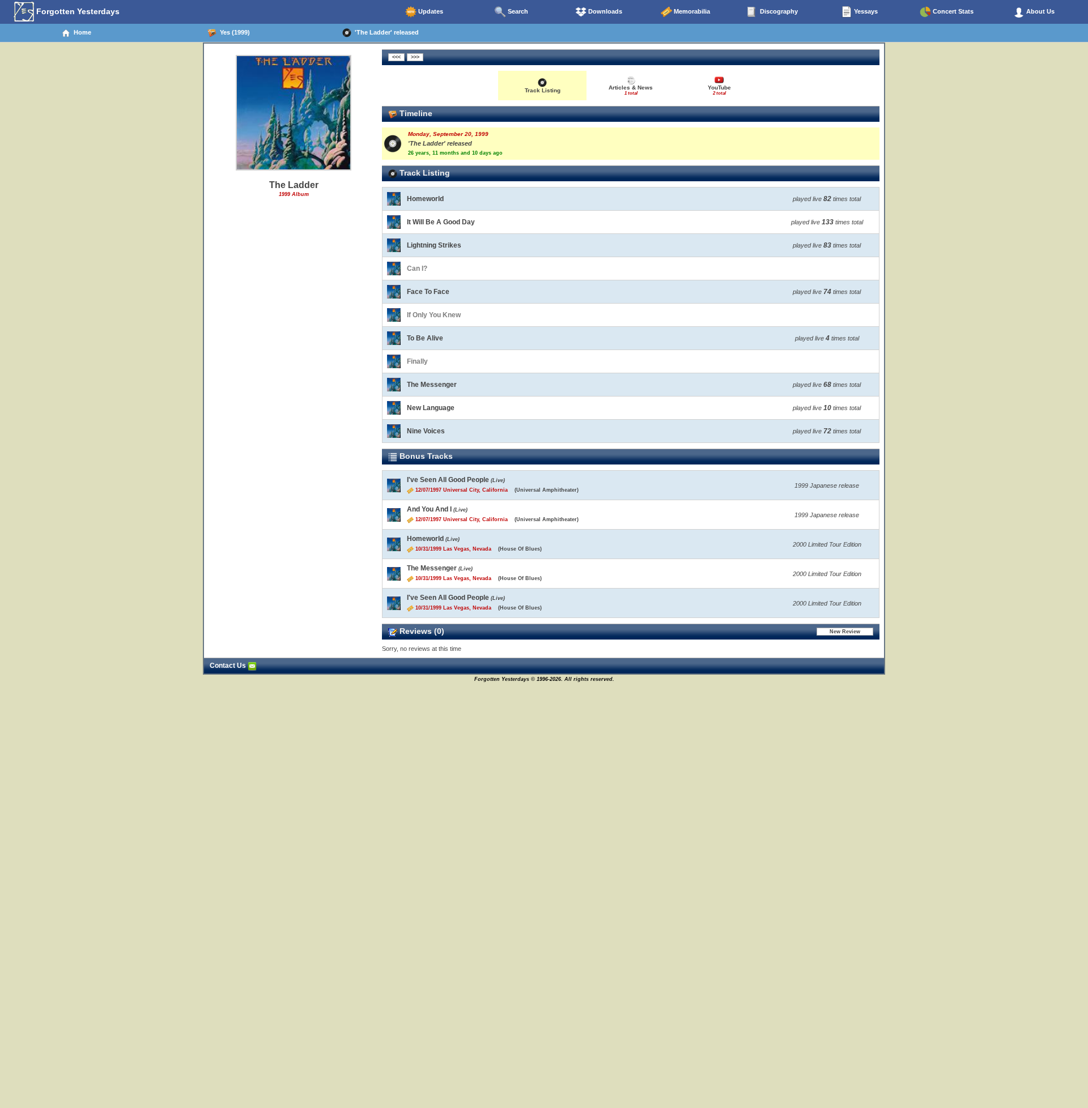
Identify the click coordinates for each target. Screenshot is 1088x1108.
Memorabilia (691, 11)
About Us (1040, 11)
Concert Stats (952, 11)
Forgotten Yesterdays (77, 11)
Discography (778, 11)
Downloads (604, 11)
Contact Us (229, 666)
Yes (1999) (233, 32)
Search (517, 11)
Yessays (865, 11)
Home (80, 32)
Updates (429, 11)
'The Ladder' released (385, 32)
